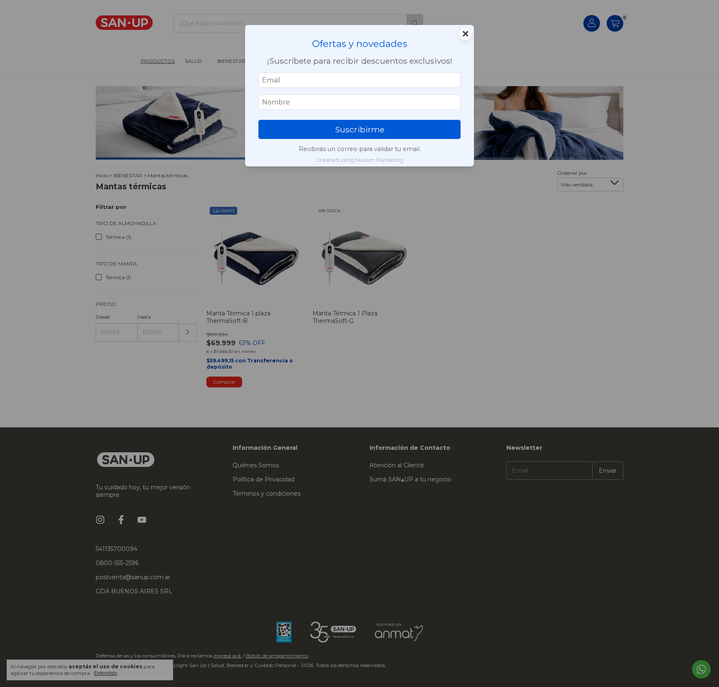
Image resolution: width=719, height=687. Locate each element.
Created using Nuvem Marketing (359, 160)
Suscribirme (359, 129)
